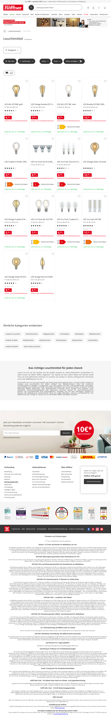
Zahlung (7, 477)
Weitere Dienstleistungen (41, 484)
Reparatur (8, 484)
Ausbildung (65, 477)
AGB (23, 529)
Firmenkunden (9, 497)
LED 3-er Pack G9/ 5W (89, 193)
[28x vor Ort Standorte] (88, 8)
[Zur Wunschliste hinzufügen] (27, 81)
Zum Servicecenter (93, 481)
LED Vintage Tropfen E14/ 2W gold (15, 193)
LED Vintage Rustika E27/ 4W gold (42, 78)
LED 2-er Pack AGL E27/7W (39, 193)
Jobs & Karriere (66, 474)
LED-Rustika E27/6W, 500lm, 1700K (94, 78)
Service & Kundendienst (13, 495)
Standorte (35, 472)
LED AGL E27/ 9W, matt (64, 78)
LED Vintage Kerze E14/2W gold (41, 251)
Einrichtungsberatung (40, 477)
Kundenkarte (66, 479)
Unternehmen (66, 472)
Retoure (7, 479)
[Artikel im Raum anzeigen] (9, 72)
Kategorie (12, 50)
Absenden (66, 433)
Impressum (16, 529)
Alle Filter (11, 61)
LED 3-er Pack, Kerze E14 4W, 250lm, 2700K (68, 136)
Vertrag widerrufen (11, 482)
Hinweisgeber (42, 529)
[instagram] (97, 529)
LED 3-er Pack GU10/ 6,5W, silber (41, 136)
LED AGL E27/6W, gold (11, 78)
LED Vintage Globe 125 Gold (92, 136)
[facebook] (88, 529)
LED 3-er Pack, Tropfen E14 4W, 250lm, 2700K (68, 194)
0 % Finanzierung (10, 492)
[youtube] (101, 529)
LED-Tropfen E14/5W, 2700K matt (15, 136)
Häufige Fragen (9, 490)
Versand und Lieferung (12, 474)
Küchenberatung (38, 474)
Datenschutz (30, 529)
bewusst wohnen (67, 482)
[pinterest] (93, 529)
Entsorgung (8, 487)
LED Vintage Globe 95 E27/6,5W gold (16, 252)
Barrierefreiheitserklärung (57, 529)
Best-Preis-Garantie (39, 479)
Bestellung (8, 472)
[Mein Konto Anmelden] (93, 8)
